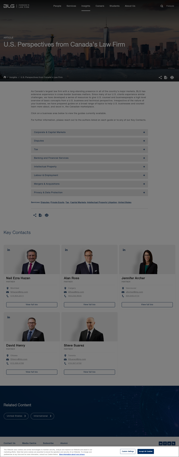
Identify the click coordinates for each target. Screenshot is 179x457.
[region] (89, 451)
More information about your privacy (72, 454)
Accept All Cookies (145, 451)
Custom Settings (128, 451)
